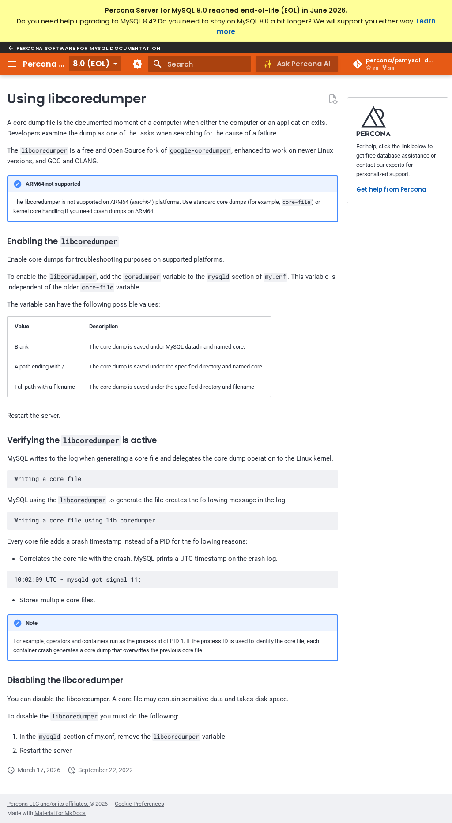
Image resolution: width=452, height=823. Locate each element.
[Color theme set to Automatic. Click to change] (137, 64)
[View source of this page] (333, 99)
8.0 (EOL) (91, 63)
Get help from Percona (391, 189)
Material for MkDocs (60, 813)
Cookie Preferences (139, 803)
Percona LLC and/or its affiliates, (48, 803)
